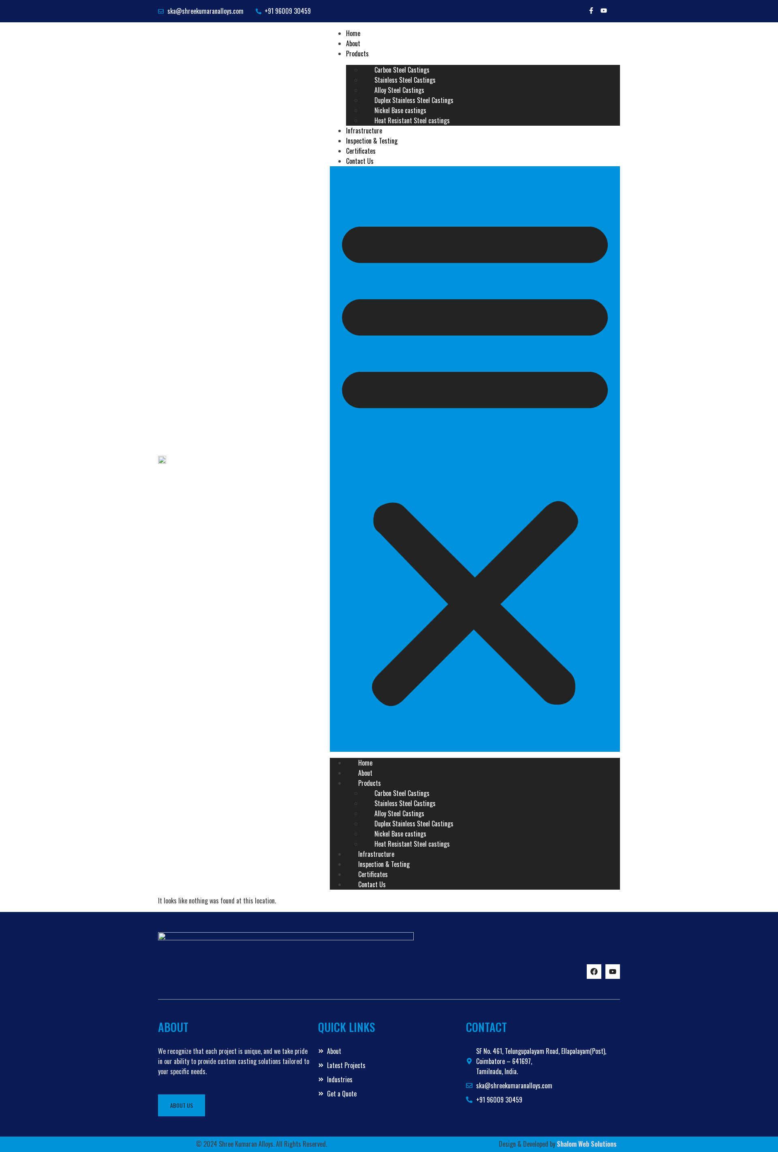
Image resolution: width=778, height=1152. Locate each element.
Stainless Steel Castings (405, 80)
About (365, 773)
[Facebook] (594, 971)
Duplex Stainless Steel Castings (413, 100)
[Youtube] (604, 10)
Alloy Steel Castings (399, 90)
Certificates (373, 874)
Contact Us (360, 161)
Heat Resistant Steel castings (412, 120)
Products (357, 53)
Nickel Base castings (400, 110)
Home (365, 763)
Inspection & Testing (384, 864)
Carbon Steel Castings (402, 70)
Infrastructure (376, 854)
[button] (475, 459)
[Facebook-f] (591, 10)
